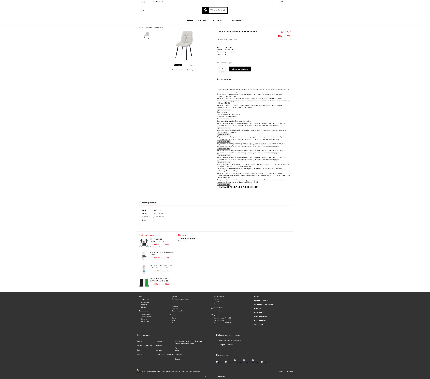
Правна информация (144, 345)
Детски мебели (217, 308)
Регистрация (141, 354)
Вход (138, 350)
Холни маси (144, 299)
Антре (172, 303)
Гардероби (217, 301)
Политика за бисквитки (164, 354)
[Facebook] (286, 2)
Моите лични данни (285, 371)
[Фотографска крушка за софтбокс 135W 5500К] (144, 269)
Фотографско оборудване (263, 304)
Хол (140, 296)
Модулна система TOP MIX (222, 318)
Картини (257, 308)
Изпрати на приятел (178, 70)
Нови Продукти (220, 20)
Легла (173, 320)
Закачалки (175, 306)
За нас (177, 359)
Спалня (172, 315)
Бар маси (144, 319)
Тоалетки (216, 299)
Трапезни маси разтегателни (180, 299)
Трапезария (148, 27)
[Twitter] (290, 2)
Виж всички (182, 241)
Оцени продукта (192, 70)
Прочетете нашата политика (191, 371)
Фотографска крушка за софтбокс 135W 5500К (161, 267)
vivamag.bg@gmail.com (232, 340)
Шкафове (144, 307)
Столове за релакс (261, 316)
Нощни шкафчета (219, 296)
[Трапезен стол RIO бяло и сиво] (144, 256)
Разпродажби (238, 20)
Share (179, 65)
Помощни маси (260, 320)
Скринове (175, 323)
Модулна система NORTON (222, 323)
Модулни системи (218, 315)
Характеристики (148, 203)
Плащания (198, 341)
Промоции (258, 312)
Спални (174, 318)
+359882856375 (158, 2)
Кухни (256, 296)
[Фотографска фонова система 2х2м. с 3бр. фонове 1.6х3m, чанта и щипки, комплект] (144, 283)
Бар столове (145, 321)
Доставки (178, 354)
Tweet (190, 65)
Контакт (159, 341)
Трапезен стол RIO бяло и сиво (161, 253)
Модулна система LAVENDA (223, 320)
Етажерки (144, 304)
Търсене (159, 345)
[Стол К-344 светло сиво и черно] (184, 60)
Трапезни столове (158, 27)
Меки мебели (145, 302)
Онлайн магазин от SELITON (215, 377)
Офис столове (218, 311)
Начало (189, 20)
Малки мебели (259, 324)
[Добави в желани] (289, 63)
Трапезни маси (145, 314)
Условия (159, 350)
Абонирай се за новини (187, 238)
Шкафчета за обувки (178, 311)
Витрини (174, 296)
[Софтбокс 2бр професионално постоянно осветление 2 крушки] (144, 243)
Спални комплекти (219, 304)
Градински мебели (261, 300)
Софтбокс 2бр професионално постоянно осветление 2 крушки (161, 240)
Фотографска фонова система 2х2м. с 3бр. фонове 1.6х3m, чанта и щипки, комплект (160, 280)
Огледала (174, 308)
